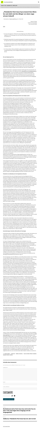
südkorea (11, 354)
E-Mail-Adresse (6, 386)
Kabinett (28, 353)
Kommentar (21, 353)
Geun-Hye (25, 353)
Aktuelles (17, 353)
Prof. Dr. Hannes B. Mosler (9, 5)
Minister (31, 353)
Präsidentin (34, 353)
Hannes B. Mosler (7, 353)
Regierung (4, 354)
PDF (4, 26)
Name (4, 382)
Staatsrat (8, 354)
